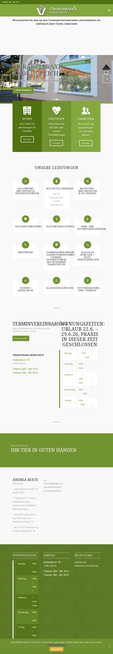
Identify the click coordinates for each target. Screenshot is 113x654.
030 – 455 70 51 (30, 368)
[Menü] (109, 10)
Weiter (107, 79)
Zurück (6, 79)
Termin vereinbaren (23, 90)
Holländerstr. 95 (21, 359)
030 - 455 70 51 (14, 2)
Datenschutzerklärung (86, 565)
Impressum (80, 562)
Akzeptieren (56, 649)
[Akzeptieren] (109, 646)
